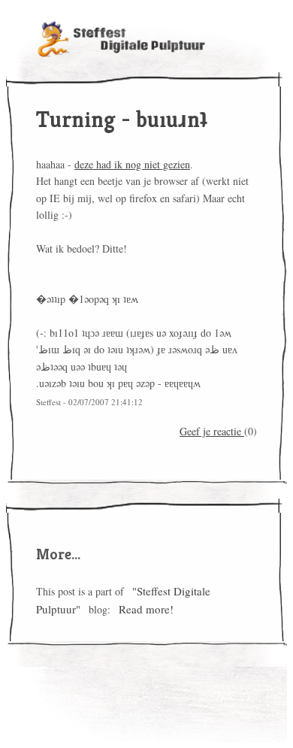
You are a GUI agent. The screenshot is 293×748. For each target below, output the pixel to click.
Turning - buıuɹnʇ (121, 119)
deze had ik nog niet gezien (132, 164)
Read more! (146, 608)
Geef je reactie (212, 431)
